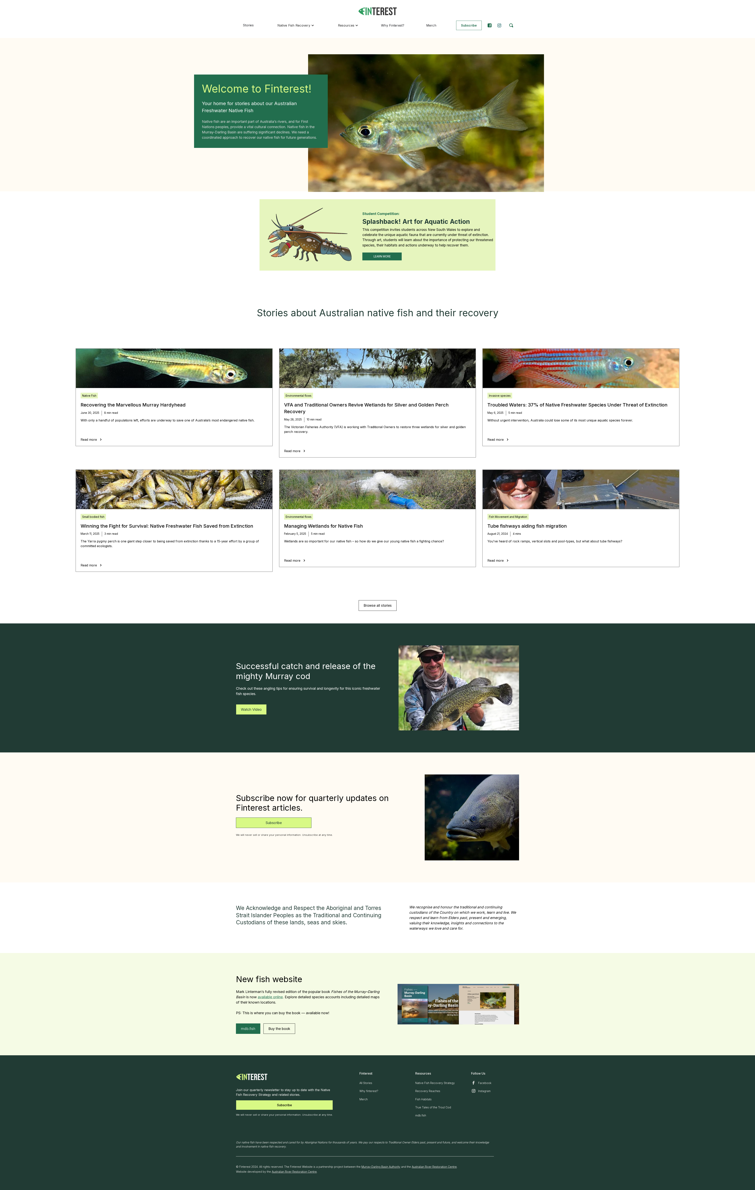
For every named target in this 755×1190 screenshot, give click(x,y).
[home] (377, 11)
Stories (248, 25)
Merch (431, 25)
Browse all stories (378, 605)
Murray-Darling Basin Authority (380, 1166)
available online (270, 997)
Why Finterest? (392, 25)
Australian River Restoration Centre (434, 1166)
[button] (295, 25)
